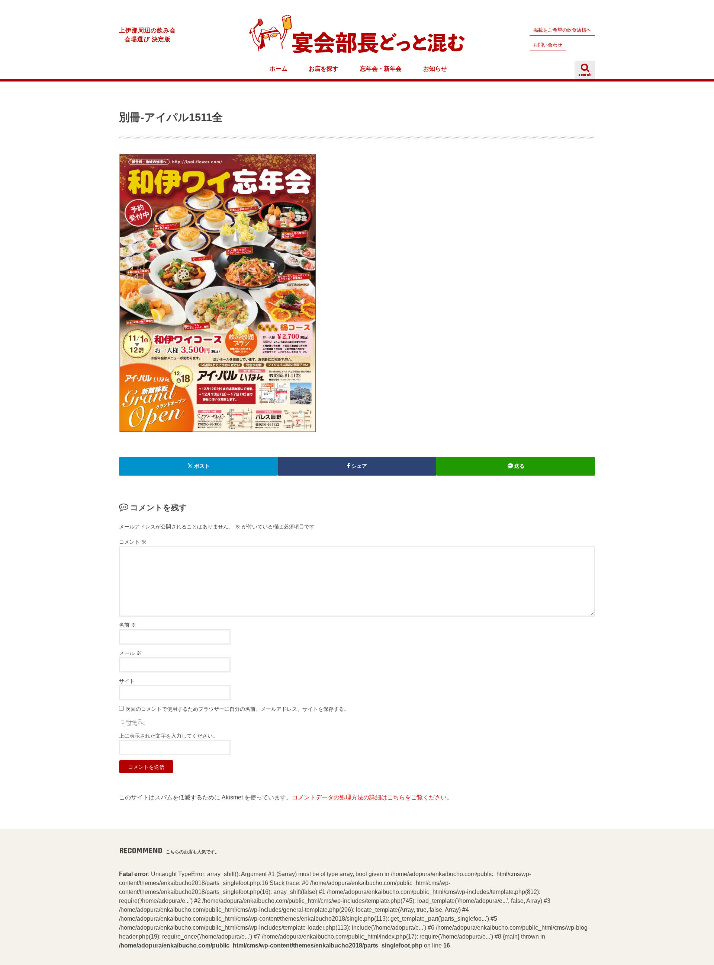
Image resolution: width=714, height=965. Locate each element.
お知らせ (435, 68)
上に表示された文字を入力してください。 (168, 736)
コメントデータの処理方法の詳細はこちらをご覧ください (369, 797)
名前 (127, 625)
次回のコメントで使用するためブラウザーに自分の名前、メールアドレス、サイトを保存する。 (237, 709)
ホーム (278, 68)
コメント (133, 542)
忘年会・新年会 (381, 68)
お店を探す (323, 68)
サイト (127, 681)
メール (130, 653)
